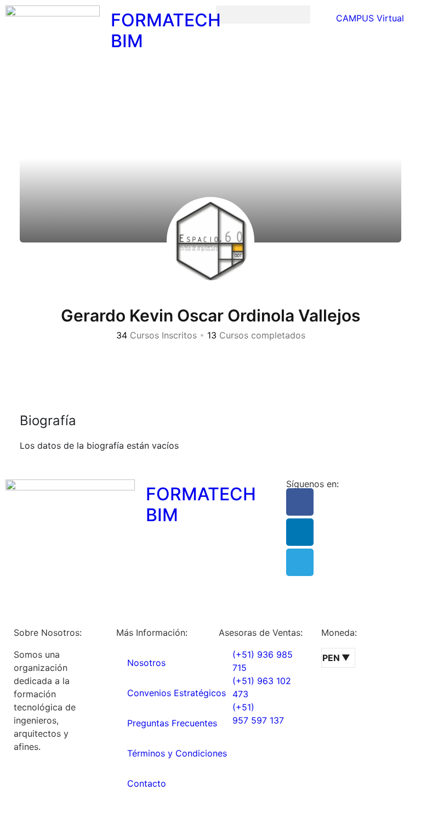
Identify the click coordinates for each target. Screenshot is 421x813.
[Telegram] (300, 562)
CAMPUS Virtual (368, 18)
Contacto (146, 783)
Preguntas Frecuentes (172, 723)
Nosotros (146, 662)
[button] (263, 14)
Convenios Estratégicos (176, 692)
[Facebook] (300, 502)
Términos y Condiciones (177, 753)
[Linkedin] (300, 532)
